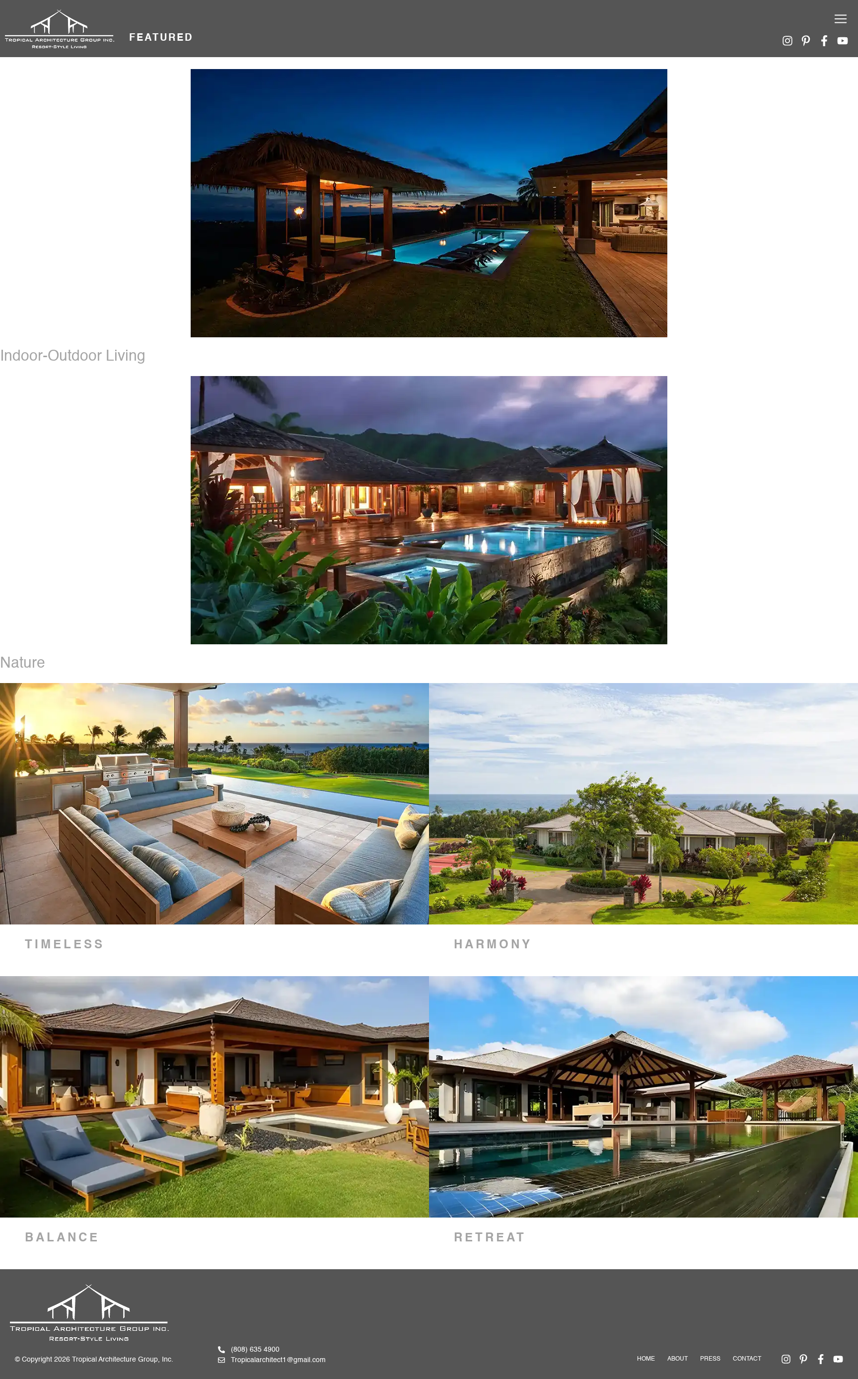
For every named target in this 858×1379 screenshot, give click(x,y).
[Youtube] (842, 40)
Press (710, 1359)
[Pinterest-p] (805, 40)
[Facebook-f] (824, 40)
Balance (62, 1238)
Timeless (65, 945)
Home (646, 1359)
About (677, 1359)
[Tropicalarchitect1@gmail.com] (221, 1360)
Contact (747, 1359)
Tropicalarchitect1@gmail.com (278, 1360)
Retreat (490, 1238)
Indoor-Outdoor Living (72, 356)
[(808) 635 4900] (221, 1349)
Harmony (493, 945)
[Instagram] (787, 40)
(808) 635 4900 (255, 1349)
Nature (22, 663)
